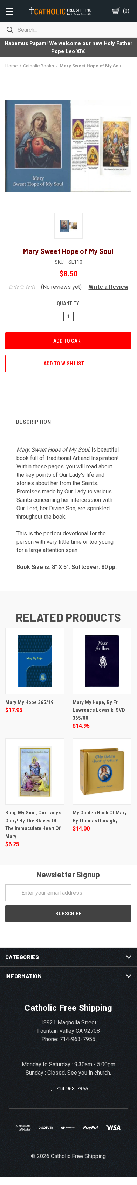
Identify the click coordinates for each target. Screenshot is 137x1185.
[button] (105, 287)
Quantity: (68, 303)
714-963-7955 (72, 1088)
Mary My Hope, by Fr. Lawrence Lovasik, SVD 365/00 (99, 710)
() (126, 11)
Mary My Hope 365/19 (29, 702)
